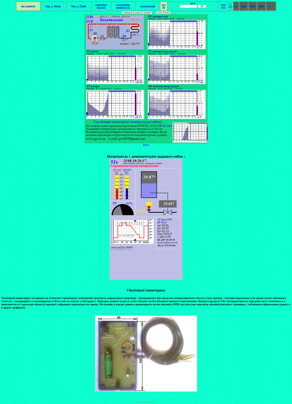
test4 (243, 6)
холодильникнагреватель (123, 6)
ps (269, 6)
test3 (236, 6)
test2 (167, 13)
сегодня (147, 13)
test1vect (223, 6)
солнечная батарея (101, 6)
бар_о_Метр (53, 6)
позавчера (127, 13)
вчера (137, 13)
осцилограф (147, 6)
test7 (261, 6)
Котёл (146, 144)
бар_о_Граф (78, 6)
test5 (252, 6)
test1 (159, 13)
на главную (28, 6)
